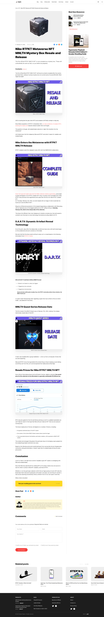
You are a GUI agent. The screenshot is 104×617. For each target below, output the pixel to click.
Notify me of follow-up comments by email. (27, 545)
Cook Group (61, 1)
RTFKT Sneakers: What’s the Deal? (23, 583)
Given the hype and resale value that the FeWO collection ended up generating (35, 194)
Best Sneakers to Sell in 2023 (40, 608)
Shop (42, 1)
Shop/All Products (38, 600)
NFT (19, 8)
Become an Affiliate (56, 600)
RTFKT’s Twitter (28, 236)
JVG (24, 501)
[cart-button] (98, 2)
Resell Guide (54, 1)
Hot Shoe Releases (38, 605)
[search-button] (102, 2)
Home (16, 8)
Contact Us (73, 602)
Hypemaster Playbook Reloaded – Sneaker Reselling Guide (80, 22)
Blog (38, 1)
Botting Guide (47, 1)
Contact (66, 1)
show (24, 69)
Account (72, 1)
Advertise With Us (56, 602)
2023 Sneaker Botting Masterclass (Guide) (78, 15)
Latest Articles (37, 602)
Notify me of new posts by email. (50, 545)
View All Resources (73, 29)
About (71, 600)
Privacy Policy (73, 605)
